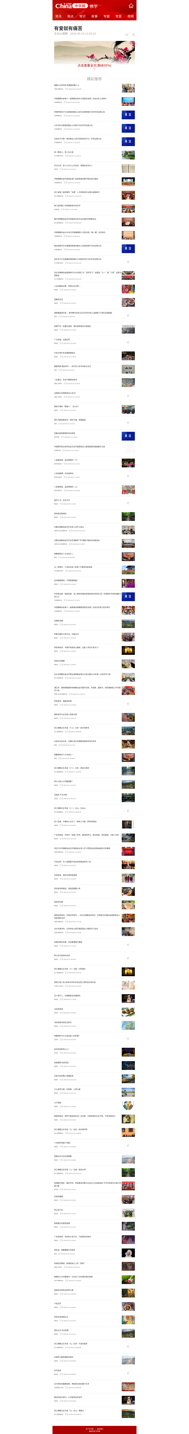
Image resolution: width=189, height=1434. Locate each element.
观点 (70, 16)
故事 (94, 16)
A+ (127, 35)
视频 (130, 16)
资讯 (58, 16)
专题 (106, 16)
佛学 (94, 6)
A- (133, 35)
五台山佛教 (61, 33)
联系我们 (100, 1429)
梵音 (118, 16)
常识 (82, 16)
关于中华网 (89, 1429)
